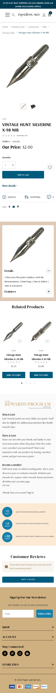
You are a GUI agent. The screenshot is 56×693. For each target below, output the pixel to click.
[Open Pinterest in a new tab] (12, 653)
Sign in (30, 492)
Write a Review (28, 579)
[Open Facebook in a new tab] (4, 653)
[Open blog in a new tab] (27, 653)
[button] (50, 167)
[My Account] (44, 15)
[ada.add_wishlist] (19, 341)
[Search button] (13, 15)
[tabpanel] (27, 245)
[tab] (26, 261)
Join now (5, 485)
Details (8, 271)
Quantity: (6, 157)
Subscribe (44, 613)
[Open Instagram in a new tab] (19, 653)
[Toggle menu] (7, 14)
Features (10, 291)
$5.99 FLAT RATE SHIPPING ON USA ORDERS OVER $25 (28, 5)
